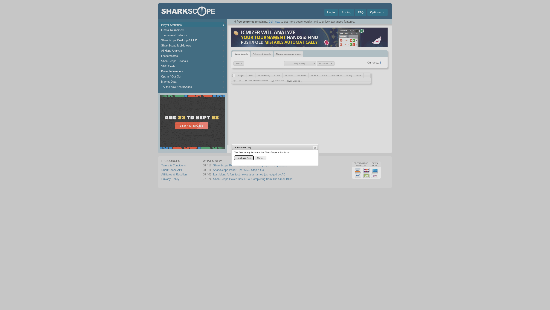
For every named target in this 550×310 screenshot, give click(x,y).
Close (315, 147)
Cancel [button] (260, 158)
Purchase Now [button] (244, 158)
